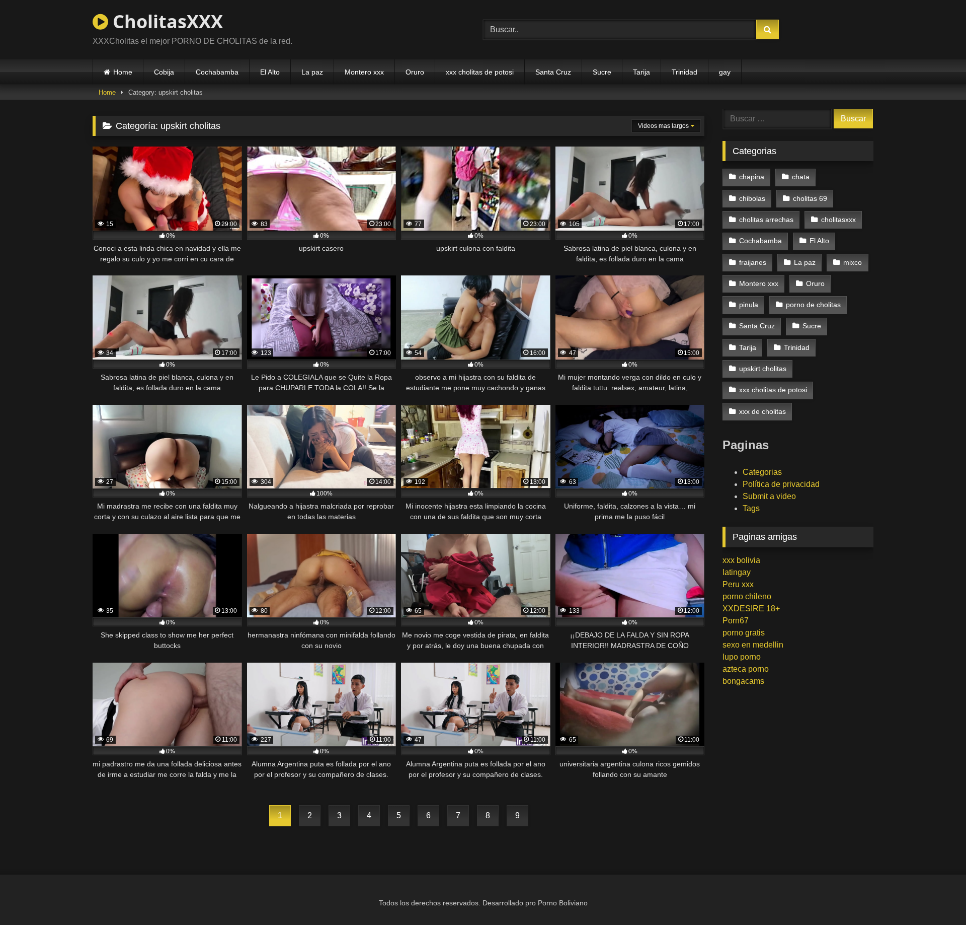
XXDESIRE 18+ (751, 608)
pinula (748, 305)
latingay (736, 572)
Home (122, 72)
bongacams (743, 681)
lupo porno (741, 657)
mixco (852, 262)
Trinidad (684, 72)
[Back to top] (935, 895)
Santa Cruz (553, 72)
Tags (751, 508)
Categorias (762, 472)
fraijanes (752, 262)
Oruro (415, 72)
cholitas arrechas (766, 220)
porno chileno (746, 596)
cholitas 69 (810, 198)
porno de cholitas (813, 305)
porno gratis (743, 632)
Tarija (641, 72)
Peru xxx (738, 584)
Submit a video (769, 496)
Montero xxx (364, 72)
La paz (312, 72)
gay (725, 72)
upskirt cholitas (762, 369)
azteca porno (745, 669)
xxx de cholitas (762, 411)
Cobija (164, 72)
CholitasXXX (165, 21)
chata (801, 177)
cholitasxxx (838, 220)
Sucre (602, 72)
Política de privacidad (781, 484)
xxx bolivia (741, 560)
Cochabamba (217, 72)
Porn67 (735, 620)
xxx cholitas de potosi (480, 72)
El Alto (270, 72)
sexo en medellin (752, 645)
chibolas (752, 198)
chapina (751, 177)
